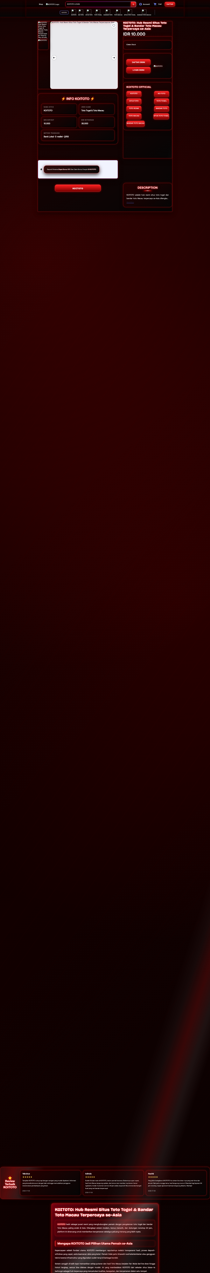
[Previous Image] (54, 58)
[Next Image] (114, 58)
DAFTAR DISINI (138, 62)
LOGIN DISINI (138, 70)
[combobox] (98, 4)
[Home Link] (52, 4)
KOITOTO (78, 188)
